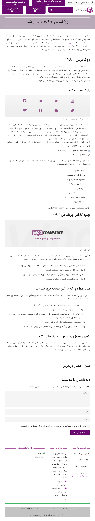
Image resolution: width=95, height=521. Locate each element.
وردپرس (67, 42)
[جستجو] (51, 10)
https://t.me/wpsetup (81, 476)
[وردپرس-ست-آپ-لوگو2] (84, 10)
